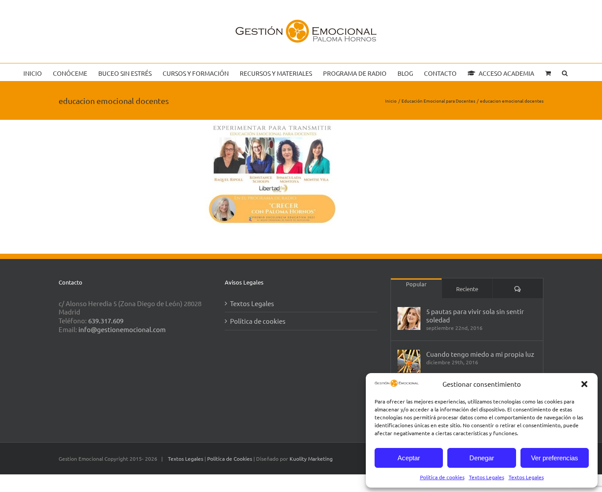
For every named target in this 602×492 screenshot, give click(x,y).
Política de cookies (442, 477)
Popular (416, 284)
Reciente (467, 288)
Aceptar (409, 458)
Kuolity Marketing (311, 458)
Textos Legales (486, 477)
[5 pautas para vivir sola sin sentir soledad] (409, 318)
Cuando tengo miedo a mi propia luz (480, 354)
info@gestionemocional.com (122, 329)
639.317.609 (105, 320)
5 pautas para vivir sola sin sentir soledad (475, 315)
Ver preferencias (554, 458)
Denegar (481, 458)
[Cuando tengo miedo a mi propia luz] (409, 361)
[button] (584, 384)
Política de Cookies (230, 458)
